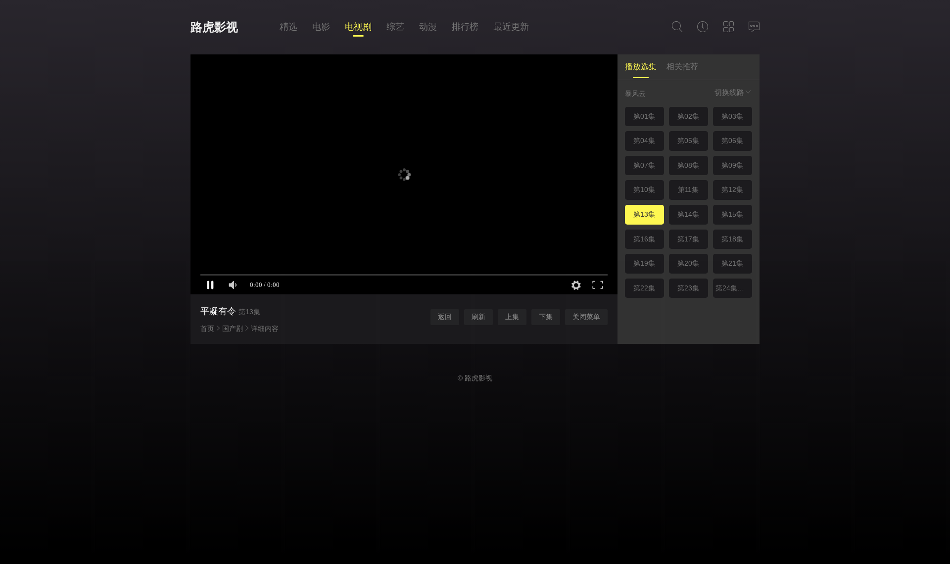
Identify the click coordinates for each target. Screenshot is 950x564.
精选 (288, 27)
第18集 (732, 239)
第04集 (644, 140)
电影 (321, 27)
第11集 (688, 189)
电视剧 (358, 27)
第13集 (644, 214)
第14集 (688, 214)
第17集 (688, 239)
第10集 (644, 189)
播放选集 (641, 66)
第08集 (688, 165)
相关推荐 (682, 66)
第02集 (688, 116)
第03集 (732, 116)
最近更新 (511, 27)
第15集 (732, 214)
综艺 (395, 27)
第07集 (644, 165)
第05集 (688, 140)
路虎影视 (214, 27)
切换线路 (729, 92)
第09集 (732, 165)
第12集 (732, 189)
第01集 (644, 116)
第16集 (644, 239)
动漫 (428, 27)
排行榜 (465, 27)
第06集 (732, 140)
